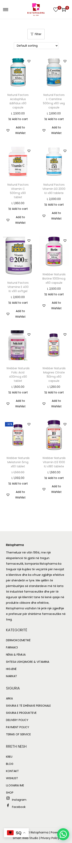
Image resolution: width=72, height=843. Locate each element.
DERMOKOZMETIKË (18, 640)
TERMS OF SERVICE (18, 734)
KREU (9, 757)
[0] (55, 9)
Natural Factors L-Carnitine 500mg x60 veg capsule (54, 101)
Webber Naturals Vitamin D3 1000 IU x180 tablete (54, 462)
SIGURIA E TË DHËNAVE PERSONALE (28, 706)
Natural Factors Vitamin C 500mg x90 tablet (18, 191)
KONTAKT (12, 771)
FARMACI (12, 647)
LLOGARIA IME (15, 785)
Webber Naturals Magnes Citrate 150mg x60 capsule (54, 374)
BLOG (9, 764)
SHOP (9, 793)
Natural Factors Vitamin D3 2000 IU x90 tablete (53, 189)
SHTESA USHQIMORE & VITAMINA (27, 662)
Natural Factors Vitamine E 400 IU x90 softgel (18, 287)
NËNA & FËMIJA (16, 655)
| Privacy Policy (49, 838)
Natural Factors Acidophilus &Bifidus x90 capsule (18, 101)
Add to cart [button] (20, 119)
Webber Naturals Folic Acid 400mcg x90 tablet (18, 374)
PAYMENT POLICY (17, 727)
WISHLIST (12, 778)
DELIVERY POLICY (17, 720)
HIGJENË (11, 669)
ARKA (9, 698)
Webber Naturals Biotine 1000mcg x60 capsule (54, 278)
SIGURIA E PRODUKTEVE (21, 713)
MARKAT (11, 676)
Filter (38, 34)
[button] (29, 61)
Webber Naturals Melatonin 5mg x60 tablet (18, 462)
